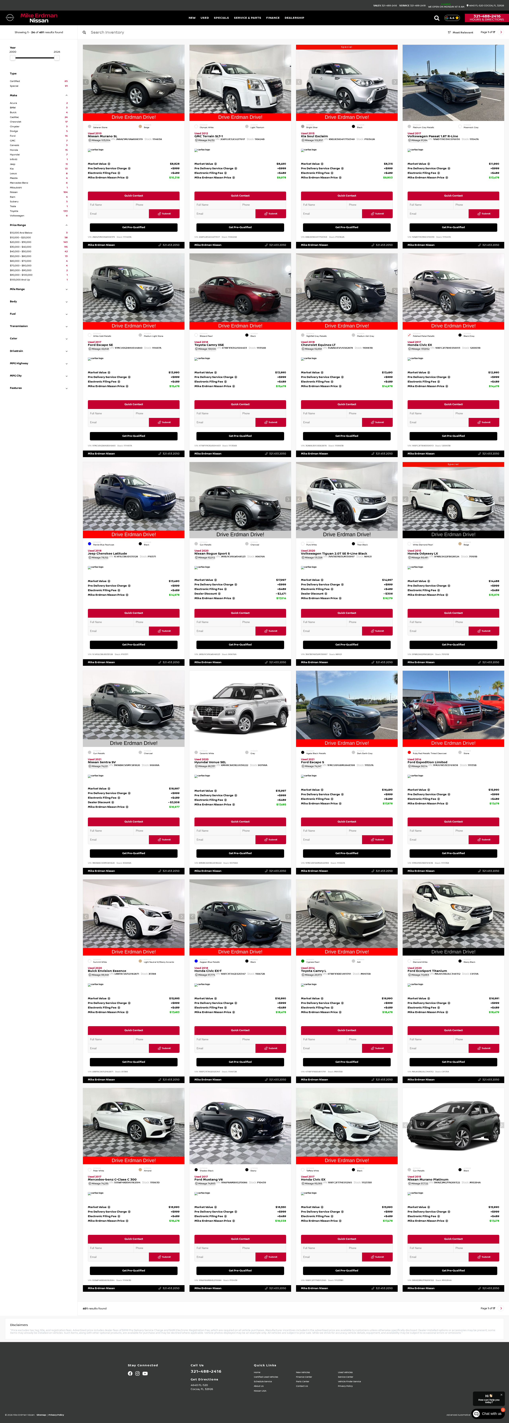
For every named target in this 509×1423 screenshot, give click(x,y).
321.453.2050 (171, 245)
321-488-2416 (385, 6)
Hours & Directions (487, 19)
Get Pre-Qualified (133, 227)
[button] (181, 82)
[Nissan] (10, 18)
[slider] (13, 57)
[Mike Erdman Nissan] (39, 18)
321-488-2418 (412, 6)
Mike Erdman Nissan (101, 245)
